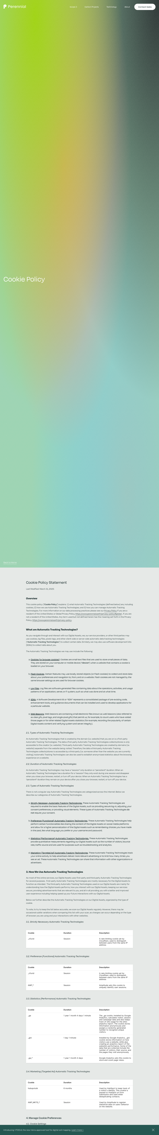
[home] (14, 6)
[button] (111, 6)
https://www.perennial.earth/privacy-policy (52, 620)
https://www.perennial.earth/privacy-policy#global (98, 613)
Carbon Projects (92, 6)
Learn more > (77, 1129)
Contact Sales (145, 6)
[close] (153, 1130)
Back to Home (10, 562)
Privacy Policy (110, 610)
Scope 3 (73, 6)
